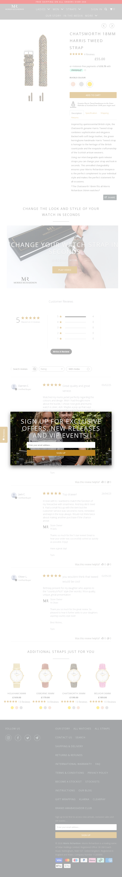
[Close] (108, 414)
